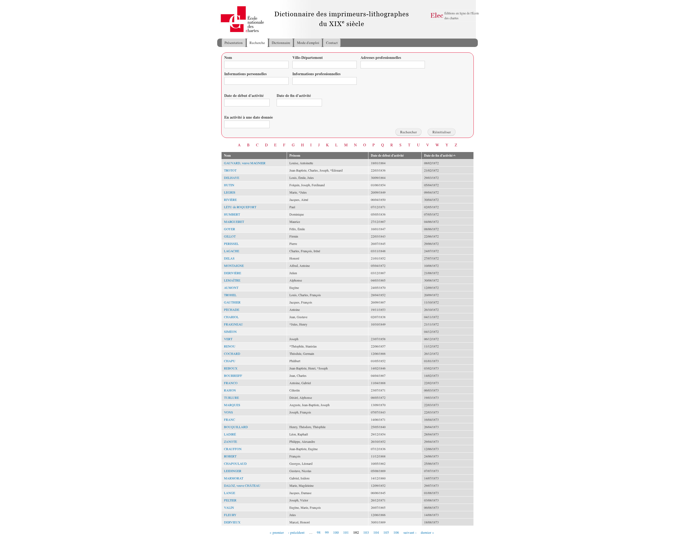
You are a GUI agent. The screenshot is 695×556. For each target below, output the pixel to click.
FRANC (229, 419)
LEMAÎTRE (232, 280)
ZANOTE (230, 441)
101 (346, 532)
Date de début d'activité (244, 95)
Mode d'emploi (308, 42)
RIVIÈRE (230, 199)
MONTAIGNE (234, 265)
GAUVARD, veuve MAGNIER (245, 163)
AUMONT (231, 287)
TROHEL (230, 295)
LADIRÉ (230, 434)
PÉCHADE (231, 309)
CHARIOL (231, 317)
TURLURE (231, 397)
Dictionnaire (281, 42)
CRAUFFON (233, 449)
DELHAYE (231, 177)
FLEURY (230, 515)
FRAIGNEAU (233, 324)
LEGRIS (229, 192)
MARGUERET (234, 221)
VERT (228, 339)
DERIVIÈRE (232, 273)
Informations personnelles (245, 74)
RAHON (230, 390)
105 (386, 532)
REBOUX (231, 368)
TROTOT (230, 170)
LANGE (229, 493)
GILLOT (230, 236)
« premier (277, 532)
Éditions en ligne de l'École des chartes (461, 15)
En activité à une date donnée (248, 117)
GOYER (229, 229)
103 (366, 532)
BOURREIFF (233, 375)
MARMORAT (233, 478)
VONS (228, 412)
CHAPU (229, 361)
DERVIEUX (232, 522)
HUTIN (229, 185)
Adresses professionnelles (381, 57)
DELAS (229, 258)
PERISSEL (231, 243)
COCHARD (232, 353)
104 (376, 532)
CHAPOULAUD (235, 463)
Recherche (257, 42)
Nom (228, 57)
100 (336, 532)
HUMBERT (232, 214)
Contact (332, 42)
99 (327, 532)
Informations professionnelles (316, 74)
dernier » (427, 532)
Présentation (234, 42)
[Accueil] (222, 19)
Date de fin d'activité (294, 95)
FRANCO (231, 383)
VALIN (229, 507)
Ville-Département (307, 57)
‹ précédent (296, 532)
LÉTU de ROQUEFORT (240, 207)
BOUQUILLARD (236, 427)
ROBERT (230, 456)
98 (319, 532)
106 (396, 532)
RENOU (229, 346)
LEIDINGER (232, 471)
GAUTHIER (232, 302)
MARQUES (232, 405)
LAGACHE (231, 251)
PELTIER (230, 500)
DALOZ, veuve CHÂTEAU (242, 485)
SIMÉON (230, 331)
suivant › (409, 532)
